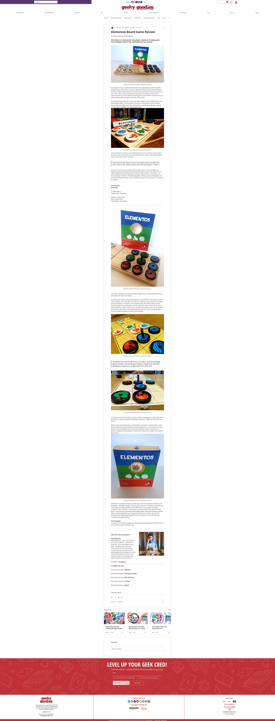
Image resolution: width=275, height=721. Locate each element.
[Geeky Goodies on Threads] (140, 701)
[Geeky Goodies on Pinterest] (146, 701)
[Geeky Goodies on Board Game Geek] (149, 701)
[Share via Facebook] (111, 597)
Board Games (127, 18)
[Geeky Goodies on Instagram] (132, 701)
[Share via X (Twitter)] (115, 597)
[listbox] (146, 2)
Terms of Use (157, 720)
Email (114, 672)
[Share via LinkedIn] (118, 597)
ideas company (149, 720)
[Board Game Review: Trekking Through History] (114, 618)
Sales (159, 18)
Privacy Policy (164, 720)
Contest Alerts (137, 18)
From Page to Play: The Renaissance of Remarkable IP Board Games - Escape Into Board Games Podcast (160, 627)
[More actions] (163, 28)
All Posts (106, 18)
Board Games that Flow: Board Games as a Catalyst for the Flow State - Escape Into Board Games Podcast (137, 627)
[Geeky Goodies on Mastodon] (143, 701)
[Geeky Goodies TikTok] (134, 701)
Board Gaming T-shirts (149, 18)
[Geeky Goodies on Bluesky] (137, 701)
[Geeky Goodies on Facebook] (129, 701)
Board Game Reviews (116, 18)
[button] (146, 2)
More (164, 18)
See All (169, 609)
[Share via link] (122, 597)
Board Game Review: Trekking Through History (114, 627)
